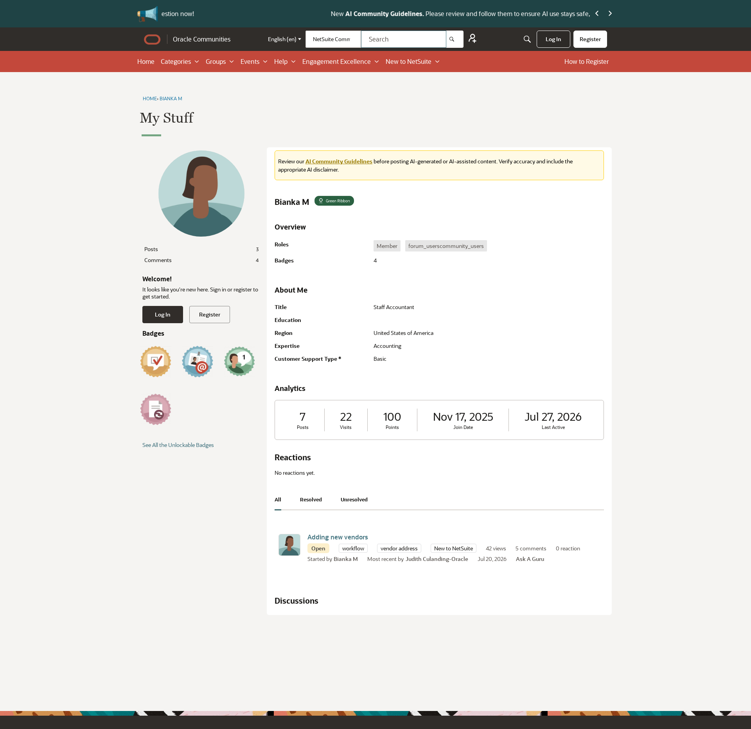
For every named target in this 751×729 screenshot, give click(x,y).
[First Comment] (239, 361)
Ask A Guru (530, 559)
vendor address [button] (399, 548)
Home (146, 61)
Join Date (463, 427)
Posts (201, 249)
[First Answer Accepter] (155, 361)
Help (280, 61)
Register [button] (209, 314)
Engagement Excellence (336, 61)
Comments (201, 260)
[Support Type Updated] (155, 409)
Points (392, 427)
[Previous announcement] (597, 14)
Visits (346, 427)
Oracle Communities (201, 39)
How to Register (586, 61)
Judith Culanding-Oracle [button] (437, 559)
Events (250, 61)
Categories (176, 61)
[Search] (455, 39)
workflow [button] (353, 548)
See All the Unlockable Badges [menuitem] (178, 445)
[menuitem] (553, 39)
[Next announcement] (610, 14)
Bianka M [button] (346, 559)
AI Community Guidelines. (223, 13)
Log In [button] (163, 314)
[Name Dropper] (197, 361)
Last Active (553, 427)
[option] (387, 245)
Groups (216, 61)
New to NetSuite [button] (453, 548)
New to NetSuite (408, 61)
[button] (289, 545)
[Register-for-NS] (472, 39)
